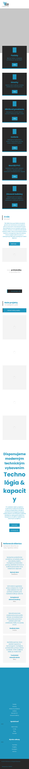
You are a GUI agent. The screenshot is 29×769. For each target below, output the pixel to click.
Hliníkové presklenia (14, 709)
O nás (14, 729)
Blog (14, 731)
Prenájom (14, 749)
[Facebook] (12, 697)
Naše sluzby (14, 727)
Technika (14, 745)
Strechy (14, 706)
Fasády (14, 704)
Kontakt (14, 733)
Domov (14, 751)
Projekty (14, 747)
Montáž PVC (14, 713)
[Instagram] (14, 697)
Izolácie (15, 711)
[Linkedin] (17, 697)
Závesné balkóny (14, 715)
